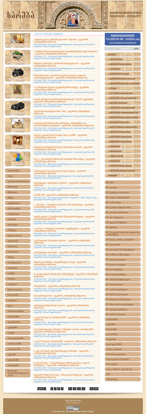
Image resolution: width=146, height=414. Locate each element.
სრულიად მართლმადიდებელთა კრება (18, 373)
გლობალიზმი (14, 349)
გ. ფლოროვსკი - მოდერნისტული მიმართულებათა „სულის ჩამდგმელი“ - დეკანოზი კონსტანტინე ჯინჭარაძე (61, 364)
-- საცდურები (114, 147)
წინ (96, 389)
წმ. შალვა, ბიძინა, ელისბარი (120, 239)
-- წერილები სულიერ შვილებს (122, 98)
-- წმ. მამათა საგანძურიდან (120, 93)
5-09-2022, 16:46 (40, 188)
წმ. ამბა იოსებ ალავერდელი (120, 304)
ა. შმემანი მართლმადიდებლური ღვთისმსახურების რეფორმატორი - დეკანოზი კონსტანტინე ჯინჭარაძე (65, 52)
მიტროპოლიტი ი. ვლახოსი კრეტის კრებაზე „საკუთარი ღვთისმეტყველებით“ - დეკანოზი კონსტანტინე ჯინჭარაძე (60, 76)
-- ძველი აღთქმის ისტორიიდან (122, 127)
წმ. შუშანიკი (111, 227)
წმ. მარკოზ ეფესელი (116, 259)
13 (79, 389)
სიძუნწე (11, 273)
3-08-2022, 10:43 (40, 356)
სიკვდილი (12, 284)
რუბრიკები (47, 34)
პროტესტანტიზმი (16, 338)
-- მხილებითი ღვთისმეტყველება (123, 113)
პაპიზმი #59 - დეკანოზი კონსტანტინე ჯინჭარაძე (56, 195)
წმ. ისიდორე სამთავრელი (118, 299)
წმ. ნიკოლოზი (113, 244)
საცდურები (58, 34)
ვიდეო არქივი (91, 197)
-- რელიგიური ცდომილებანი (121, 108)
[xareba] (73, 15)
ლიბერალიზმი (14, 344)
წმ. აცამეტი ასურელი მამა (118, 207)
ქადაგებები (38, 199)
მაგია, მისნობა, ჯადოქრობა (119, 369)
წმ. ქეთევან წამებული (116, 222)
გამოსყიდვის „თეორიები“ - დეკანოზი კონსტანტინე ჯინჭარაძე (62, 252)
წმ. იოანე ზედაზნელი (116, 274)
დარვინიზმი (111, 334)
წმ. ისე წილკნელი (114, 284)
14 (83, 389)
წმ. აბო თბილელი (114, 217)
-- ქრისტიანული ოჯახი (118, 74)
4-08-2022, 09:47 (40, 344)
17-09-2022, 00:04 (40, 116)
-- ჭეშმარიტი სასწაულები (120, 142)
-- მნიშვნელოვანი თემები (120, 64)
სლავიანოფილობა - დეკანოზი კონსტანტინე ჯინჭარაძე (60, 296)
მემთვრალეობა (15, 289)
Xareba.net (38, 34)
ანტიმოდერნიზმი (16, 311)
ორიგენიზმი (13, 365)
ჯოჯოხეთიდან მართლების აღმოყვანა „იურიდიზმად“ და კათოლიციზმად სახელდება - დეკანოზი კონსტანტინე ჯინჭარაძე (64, 124)
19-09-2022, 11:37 (40, 104)
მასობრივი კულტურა (116, 354)
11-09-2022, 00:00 (40, 152)
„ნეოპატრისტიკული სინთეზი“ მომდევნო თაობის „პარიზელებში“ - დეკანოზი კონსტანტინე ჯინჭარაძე (64, 330)
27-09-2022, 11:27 (40, 56)
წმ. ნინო (110, 182)
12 (75, 389)
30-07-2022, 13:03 (40, 380)
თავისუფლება (14, 262)
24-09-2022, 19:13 (40, 68)
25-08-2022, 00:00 (40, 267)
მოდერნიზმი (13, 316)
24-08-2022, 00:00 (40, 279)
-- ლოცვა (112, 89)
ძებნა (136, 49)
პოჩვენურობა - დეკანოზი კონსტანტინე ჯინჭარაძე (57, 286)
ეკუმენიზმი (13, 327)
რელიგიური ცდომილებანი (84, 44)
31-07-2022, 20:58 (40, 368)
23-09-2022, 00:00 (40, 80)
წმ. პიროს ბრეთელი (115, 314)
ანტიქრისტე (111, 379)
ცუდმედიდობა (14, 203)
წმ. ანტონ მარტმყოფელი (118, 279)
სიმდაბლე (12, 246)
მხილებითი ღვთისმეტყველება (61, 44)
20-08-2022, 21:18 (40, 310)
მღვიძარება (13, 241)
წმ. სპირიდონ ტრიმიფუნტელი (120, 249)
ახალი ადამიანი (114, 349)
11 (70, 389)
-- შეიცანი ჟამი (115, 151)
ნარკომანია (13, 295)
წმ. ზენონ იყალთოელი (117, 294)
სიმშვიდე (12, 230)
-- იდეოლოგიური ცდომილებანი (123, 118)
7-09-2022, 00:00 (40, 176)
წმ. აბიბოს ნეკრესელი (116, 289)
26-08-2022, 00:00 (40, 255)
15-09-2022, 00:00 (40, 128)
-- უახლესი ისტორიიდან (119, 132)
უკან (40, 389)
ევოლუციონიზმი (114, 344)
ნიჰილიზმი (111, 329)
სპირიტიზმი (111, 364)
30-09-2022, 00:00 (40, 44)
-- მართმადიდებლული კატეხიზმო (123, 84)
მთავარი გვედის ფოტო (52, 46)
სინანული (12, 300)
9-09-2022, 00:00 (40, 164)
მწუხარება (12, 192)
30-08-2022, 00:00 (40, 221)
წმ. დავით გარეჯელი (116, 264)
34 (92, 389)
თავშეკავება (13, 214)
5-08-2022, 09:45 (40, 334)
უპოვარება (13, 225)
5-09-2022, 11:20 (40, 197)
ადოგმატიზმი (14, 322)
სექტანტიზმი (13, 360)
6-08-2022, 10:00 (40, 322)
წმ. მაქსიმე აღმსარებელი (118, 254)
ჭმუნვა (11, 197)
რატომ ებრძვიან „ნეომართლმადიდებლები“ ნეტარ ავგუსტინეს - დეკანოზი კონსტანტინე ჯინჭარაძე (64, 100)
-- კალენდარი (114, 69)
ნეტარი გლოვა (15, 235)
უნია (108, 374)
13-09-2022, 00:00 (40, 140)
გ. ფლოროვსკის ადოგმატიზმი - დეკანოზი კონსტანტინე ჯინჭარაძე (65, 341)
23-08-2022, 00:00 (40, 289)
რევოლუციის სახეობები (117, 359)
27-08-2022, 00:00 (40, 245)
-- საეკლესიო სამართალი (120, 137)
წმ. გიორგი (111, 187)
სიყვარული (13, 252)
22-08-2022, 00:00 (40, 298)
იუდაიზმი (12, 354)
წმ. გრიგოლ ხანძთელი (117, 212)
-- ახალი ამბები (115, 60)
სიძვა (10, 176)
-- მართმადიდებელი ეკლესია (121, 79)
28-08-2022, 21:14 (40, 233)
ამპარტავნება (14, 208)
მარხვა (11, 257)
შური (10, 306)
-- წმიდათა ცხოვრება (117, 103)
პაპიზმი (11, 333)
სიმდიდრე (12, 268)
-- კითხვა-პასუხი (115, 156)
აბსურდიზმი (111, 319)
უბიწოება (12, 219)
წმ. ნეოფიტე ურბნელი (116, 309)
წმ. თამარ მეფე (113, 202)
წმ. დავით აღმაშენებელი (118, 197)
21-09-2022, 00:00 (40, 92)
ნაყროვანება (14, 170)
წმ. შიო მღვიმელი (114, 269)
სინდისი (11, 279)
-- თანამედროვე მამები (118, 122)
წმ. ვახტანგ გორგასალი (117, 192)
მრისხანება (13, 187)
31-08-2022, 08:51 (40, 209)
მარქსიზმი (111, 339)
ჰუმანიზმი (110, 324)
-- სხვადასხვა (114, 161)
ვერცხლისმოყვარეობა (18, 181)
